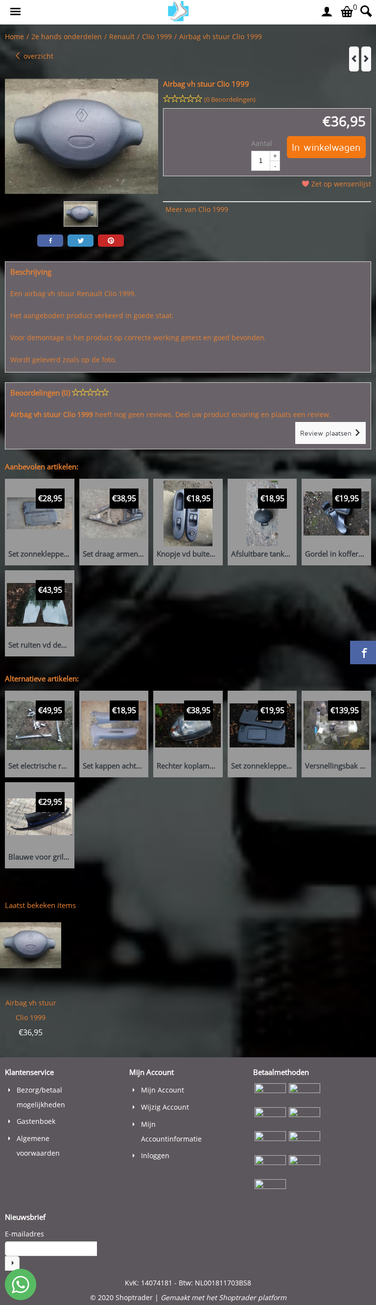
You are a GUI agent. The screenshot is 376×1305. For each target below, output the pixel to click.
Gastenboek (36, 1121)
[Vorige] (354, 59)
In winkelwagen (326, 147)
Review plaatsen (327, 433)
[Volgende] (366, 59)
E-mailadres (24, 1233)
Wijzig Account (165, 1107)
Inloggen (155, 1155)
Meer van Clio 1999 (196, 209)
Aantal (261, 143)
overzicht (37, 56)
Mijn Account (162, 1090)
